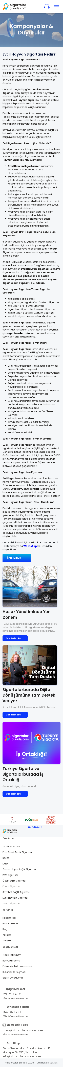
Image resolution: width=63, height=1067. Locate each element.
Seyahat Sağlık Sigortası (16, 892)
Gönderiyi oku (13, 638)
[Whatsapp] (38, 831)
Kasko (6, 858)
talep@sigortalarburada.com (23, 1030)
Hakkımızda (9, 917)
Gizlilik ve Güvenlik (13, 977)
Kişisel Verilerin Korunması (17, 966)
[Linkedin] (54, 831)
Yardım (7, 935)
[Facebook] (30, 831)
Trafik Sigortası (11, 846)
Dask (5, 863)
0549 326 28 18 (12, 1012)
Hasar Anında (10, 923)
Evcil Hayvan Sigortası (15, 897)
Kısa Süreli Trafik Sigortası (17, 852)
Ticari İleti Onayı (12, 955)
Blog (5, 929)
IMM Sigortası (10, 875)
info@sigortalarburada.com (22, 1056)
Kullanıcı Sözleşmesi (14, 972)
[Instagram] (46, 831)
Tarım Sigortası (11, 903)
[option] (15, 819)
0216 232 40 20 (12, 994)
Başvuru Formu (11, 960)
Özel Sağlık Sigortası (14, 880)
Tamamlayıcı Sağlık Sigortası (19, 869)
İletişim (7, 940)
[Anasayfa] (14, 6)
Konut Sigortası (11, 886)
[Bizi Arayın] (47, 6)
